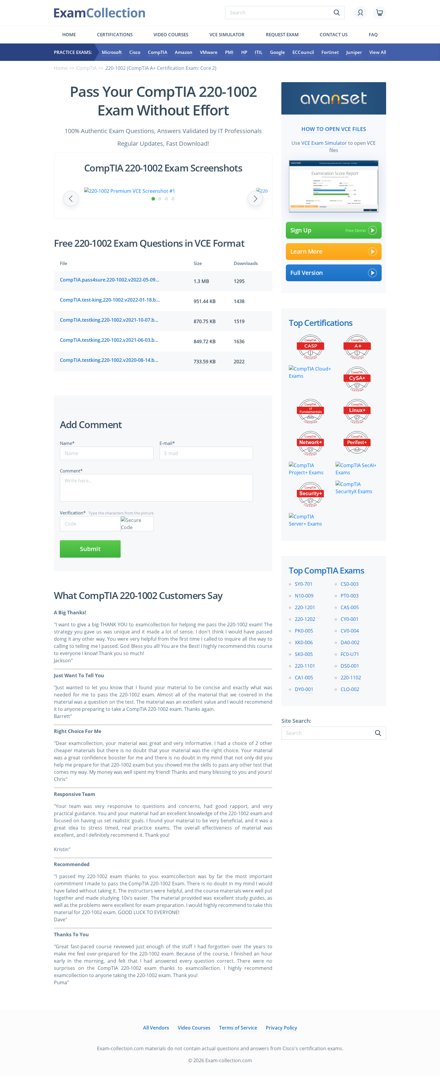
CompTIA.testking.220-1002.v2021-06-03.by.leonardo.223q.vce (110, 340)
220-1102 (351, 677)
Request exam (282, 34)
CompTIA (157, 52)
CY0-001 (350, 619)
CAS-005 (350, 607)
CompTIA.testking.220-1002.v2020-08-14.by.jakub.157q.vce (110, 360)
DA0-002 (350, 642)
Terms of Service (238, 1027)
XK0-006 (304, 642)
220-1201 (305, 607)
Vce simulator (227, 34)
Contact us (334, 34)
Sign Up (300, 230)
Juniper (354, 52)
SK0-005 (304, 654)
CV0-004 (350, 630)
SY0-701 (303, 584)
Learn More (306, 251)
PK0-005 (304, 630)
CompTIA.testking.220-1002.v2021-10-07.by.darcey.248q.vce (110, 320)
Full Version (306, 273)
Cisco (134, 52)
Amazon (183, 52)
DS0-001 (350, 666)
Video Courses (171, 34)
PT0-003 (350, 595)
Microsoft (112, 52)
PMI (229, 52)
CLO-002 (350, 689)
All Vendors (156, 1027)
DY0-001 (304, 689)
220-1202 (305, 619)
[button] (153, 199)
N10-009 (304, 595)
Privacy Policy (281, 1027)
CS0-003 (350, 584)
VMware (209, 52)
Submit (90, 549)
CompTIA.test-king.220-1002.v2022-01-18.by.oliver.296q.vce (110, 300)
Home (69, 34)
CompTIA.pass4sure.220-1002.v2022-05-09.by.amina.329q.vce (110, 279)
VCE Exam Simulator (324, 143)
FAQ (373, 34)
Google (277, 52)
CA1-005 (304, 677)
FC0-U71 (350, 654)
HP (244, 52)
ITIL (259, 52)
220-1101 (305, 666)
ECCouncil (303, 52)
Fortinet (330, 52)
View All (377, 52)
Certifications (115, 34)
